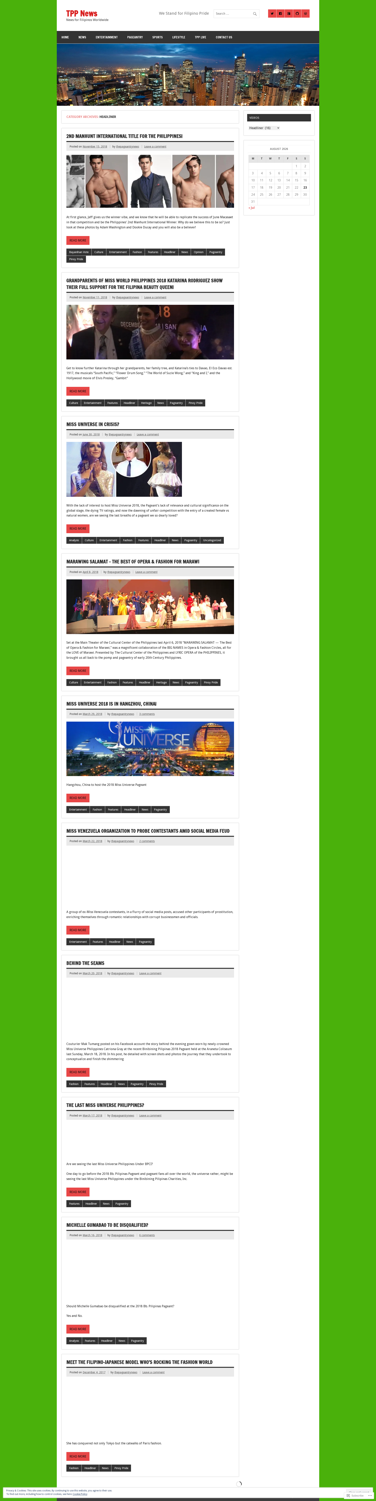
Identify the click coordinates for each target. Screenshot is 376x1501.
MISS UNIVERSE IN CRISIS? (92, 424)
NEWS (82, 37)
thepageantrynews (127, 146)
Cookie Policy (80, 1494)
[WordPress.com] (305, 13)
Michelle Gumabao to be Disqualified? (107, 1225)
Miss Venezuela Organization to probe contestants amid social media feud (148, 831)
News (184, 252)
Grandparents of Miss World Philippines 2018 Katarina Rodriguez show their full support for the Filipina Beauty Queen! (144, 283)
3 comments (147, 714)
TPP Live (200, 37)
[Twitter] (272, 13)
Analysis (74, 540)
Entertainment (107, 37)
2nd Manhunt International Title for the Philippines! (124, 136)
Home (65, 37)
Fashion (137, 252)
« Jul (252, 208)
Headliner (169, 252)
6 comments (147, 1235)
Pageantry (135, 37)
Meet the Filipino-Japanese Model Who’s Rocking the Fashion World (139, 1362)
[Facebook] (281, 13)
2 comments (147, 841)
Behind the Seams (85, 963)
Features (153, 252)
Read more (78, 240)
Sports (157, 37)
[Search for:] (236, 13)
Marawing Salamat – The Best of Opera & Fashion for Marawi (132, 561)
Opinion (198, 252)
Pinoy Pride (76, 259)
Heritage (146, 402)
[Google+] (289, 13)
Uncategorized (212, 540)
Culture (98, 252)
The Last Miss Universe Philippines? (105, 1105)
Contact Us (224, 37)
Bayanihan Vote (79, 252)
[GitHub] (297, 13)
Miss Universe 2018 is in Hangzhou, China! (111, 703)
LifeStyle (178, 37)
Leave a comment (155, 146)
